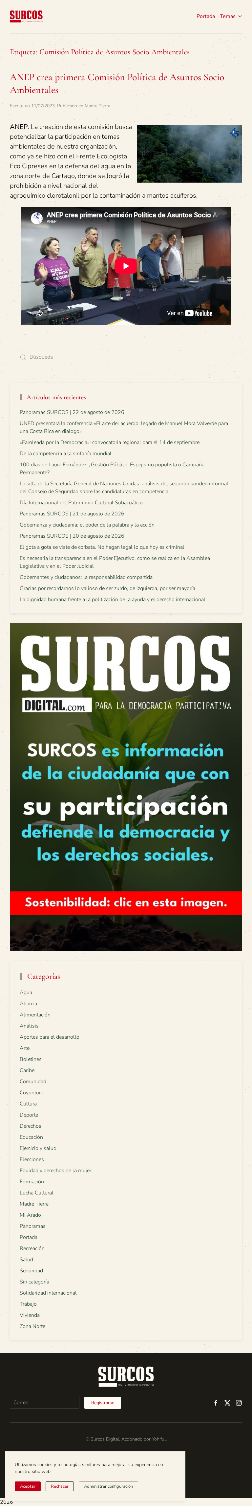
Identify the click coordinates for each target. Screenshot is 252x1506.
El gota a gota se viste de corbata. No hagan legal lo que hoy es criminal (102, 547)
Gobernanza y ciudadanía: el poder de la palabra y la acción (87, 525)
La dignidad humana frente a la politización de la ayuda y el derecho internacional (112, 599)
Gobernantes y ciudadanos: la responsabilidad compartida (86, 577)
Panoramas (33, 1226)
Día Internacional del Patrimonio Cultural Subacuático (81, 502)
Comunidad (33, 1081)
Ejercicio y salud (38, 1148)
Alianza (28, 1003)
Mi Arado (30, 1215)
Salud (26, 1259)
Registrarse (102, 1403)
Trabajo (28, 1304)
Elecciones (32, 1159)
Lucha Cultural (36, 1192)
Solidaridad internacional (48, 1293)
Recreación (32, 1248)
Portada (206, 16)
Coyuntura (31, 1092)
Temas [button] (228, 16)
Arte (25, 1048)
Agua (26, 992)
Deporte (29, 1115)
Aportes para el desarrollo (49, 1037)
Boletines (31, 1059)
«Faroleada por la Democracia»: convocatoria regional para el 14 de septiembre (110, 442)
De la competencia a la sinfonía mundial (66, 453)
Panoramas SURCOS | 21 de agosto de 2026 (72, 513)
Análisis (29, 1026)
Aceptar (27, 1486)
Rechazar (60, 1486)
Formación (32, 1181)
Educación (31, 1137)
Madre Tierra (97, 106)
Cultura (28, 1103)
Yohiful (159, 1439)
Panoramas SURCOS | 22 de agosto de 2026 (72, 412)
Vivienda (30, 1315)
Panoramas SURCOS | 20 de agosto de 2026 (72, 536)
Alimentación (35, 1014)
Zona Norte (32, 1326)
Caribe (27, 1070)
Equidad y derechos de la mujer (55, 1170)
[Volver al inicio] (26, 16)
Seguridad (31, 1270)
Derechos (30, 1126)
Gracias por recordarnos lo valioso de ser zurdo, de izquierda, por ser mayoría (107, 588)
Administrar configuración (108, 1486)
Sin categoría (34, 1281)
